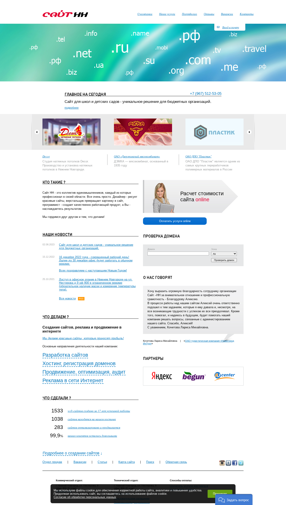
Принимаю (220, 493)
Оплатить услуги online (175, 221)
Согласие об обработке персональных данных (85, 497)
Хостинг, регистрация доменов (79, 363)
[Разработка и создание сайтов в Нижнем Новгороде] (65, 13)
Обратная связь (176, 462)
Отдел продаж (52, 462)
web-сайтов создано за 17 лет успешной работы (99, 411)
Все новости (67, 298)
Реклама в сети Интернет (72, 380)
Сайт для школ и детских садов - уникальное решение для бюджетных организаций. (96, 246)
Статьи (102, 462)
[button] (233, 499)
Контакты (247, 14)
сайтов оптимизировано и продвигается (94, 427)
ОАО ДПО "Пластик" (198, 156)
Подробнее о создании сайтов (71, 453)
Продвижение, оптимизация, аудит (84, 372)
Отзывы (209, 14)
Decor (46, 156)
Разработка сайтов (65, 355)
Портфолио (189, 14)
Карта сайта (126, 462)
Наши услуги (167, 14)
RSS (81, 298)
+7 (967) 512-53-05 (205, 93)
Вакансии (80, 462)
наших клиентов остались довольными (92, 436)
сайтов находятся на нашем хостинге (92, 419)
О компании (144, 14)
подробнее (72, 107)
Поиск (150, 462)
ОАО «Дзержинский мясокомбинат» (137, 156)
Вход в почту (230, 27)
